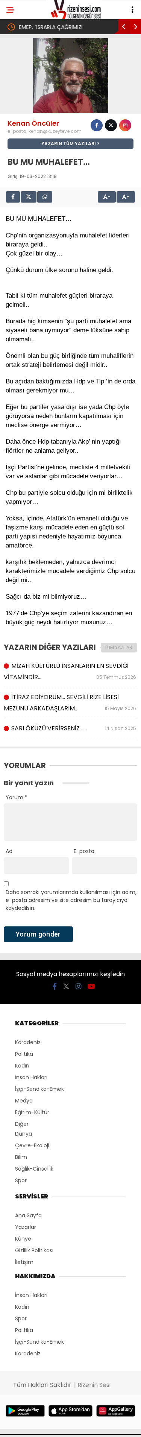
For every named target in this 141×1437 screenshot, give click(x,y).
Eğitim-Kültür (32, 1112)
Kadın (22, 1065)
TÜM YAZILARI (119, 647)
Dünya (23, 1133)
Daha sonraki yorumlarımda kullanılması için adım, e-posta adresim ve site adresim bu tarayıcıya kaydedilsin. (71, 900)
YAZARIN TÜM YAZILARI (68, 143)
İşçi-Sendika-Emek (39, 1089)
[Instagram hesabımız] (79, 986)
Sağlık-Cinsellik (34, 1168)
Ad (9, 851)
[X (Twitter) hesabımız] (66, 986)
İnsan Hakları (31, 1077)
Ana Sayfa (28, 1215)
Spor (21, 1180)
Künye (23, 1238)
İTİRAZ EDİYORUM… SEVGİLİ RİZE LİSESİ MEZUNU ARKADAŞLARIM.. (70, 703)
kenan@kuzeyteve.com (55, 131)
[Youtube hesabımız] (91, 986)
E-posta (84, 851)
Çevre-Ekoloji (32, 1145)
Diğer (22, 1124)
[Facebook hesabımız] (55, 986)
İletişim (24, 1262)
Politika (24, 1054)
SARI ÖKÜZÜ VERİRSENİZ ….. (73, 728)
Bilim (21, 1157)
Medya (24, 1100)
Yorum (16, 797)
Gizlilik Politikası (34, 1250)
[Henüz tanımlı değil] (97, 125)
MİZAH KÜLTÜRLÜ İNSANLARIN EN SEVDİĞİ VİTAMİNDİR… (70, 671)
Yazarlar (25, 1227)
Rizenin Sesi (94, 1385)
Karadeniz (28, 1042)
